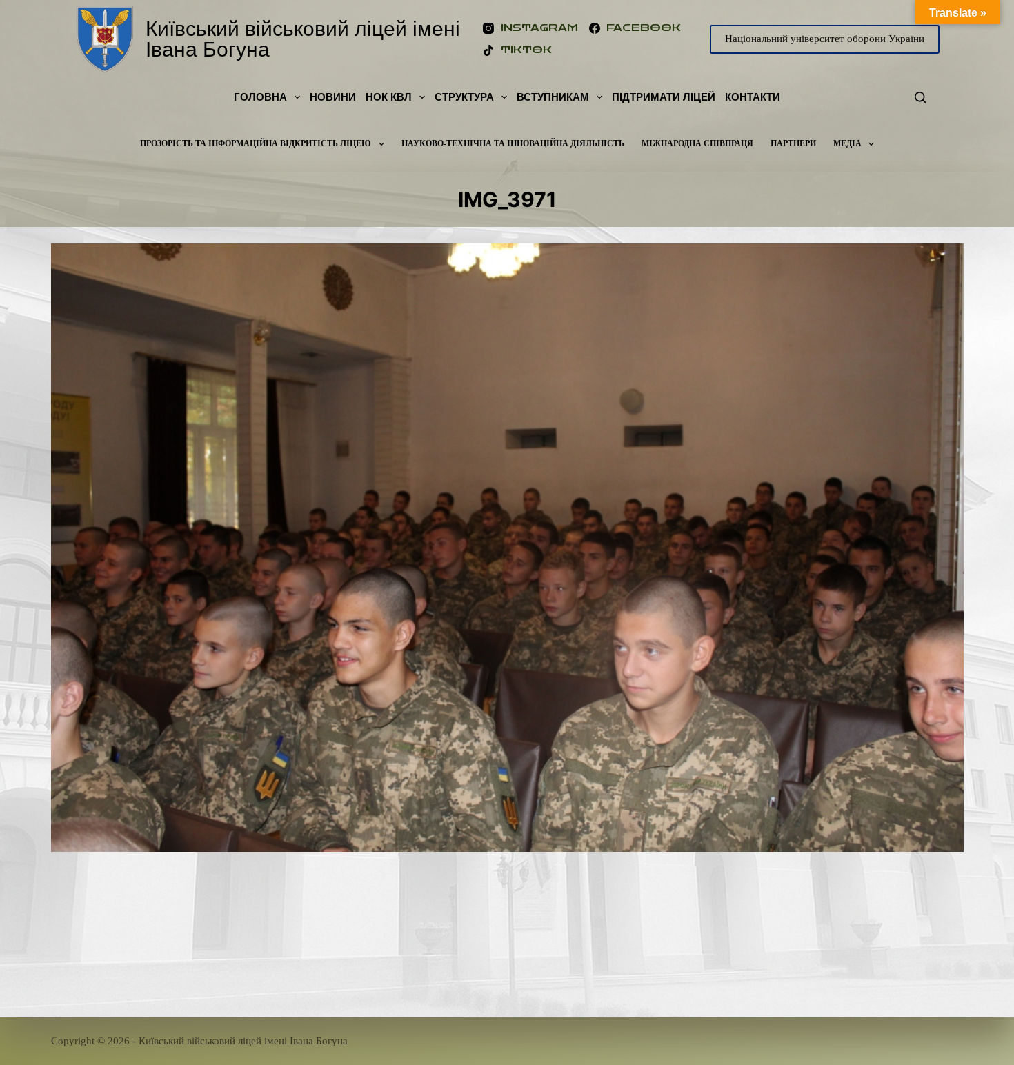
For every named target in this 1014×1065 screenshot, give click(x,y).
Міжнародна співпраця (697, 143)
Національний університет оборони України (824, 38)
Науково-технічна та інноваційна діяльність (512, 143)
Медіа (847, 143)
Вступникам (553, 97)
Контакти (752, 97)
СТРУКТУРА (464, 97)
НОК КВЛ (389, 97)
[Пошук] (920, 97)
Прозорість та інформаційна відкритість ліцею (255, 143)
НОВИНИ (333, 97)
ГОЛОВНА (260, 97)
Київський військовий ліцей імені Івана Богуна (303, 39)
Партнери (793, 143)
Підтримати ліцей (663, 97)
